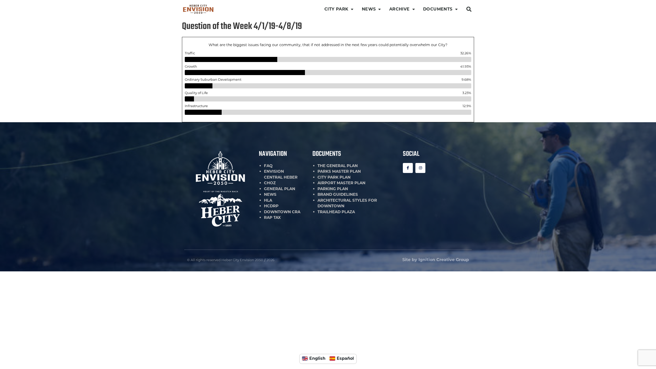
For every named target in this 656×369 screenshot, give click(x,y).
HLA (268, 200)
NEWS (369, 9)
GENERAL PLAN (279, 188)
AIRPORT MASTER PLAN (341, 182)
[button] (469, 9)
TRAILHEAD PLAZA (336, 211)
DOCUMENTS (438, 9)
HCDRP (271, 205)
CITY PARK (336, 9)
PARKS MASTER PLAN (339, 171)
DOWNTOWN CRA (282, 211)
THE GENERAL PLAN (337, 165)
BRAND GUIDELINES (337, 194)
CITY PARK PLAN (334, 177)
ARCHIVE (399, 9)
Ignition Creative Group (443, 259)
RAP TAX (272, 217)
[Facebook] (408, 168)
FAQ (268, 165)
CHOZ (270, 182)
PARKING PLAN (332, 188)
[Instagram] (420, 168)
